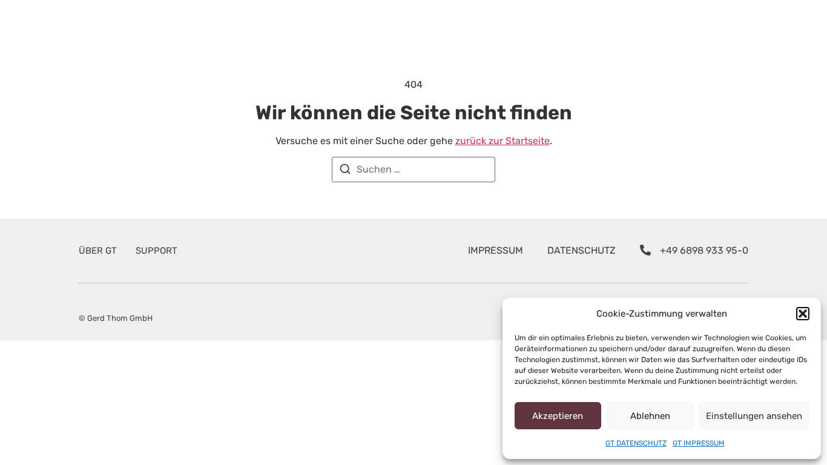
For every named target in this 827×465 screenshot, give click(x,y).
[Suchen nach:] (413, 169)
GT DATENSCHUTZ (636, 443)
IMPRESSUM (495, 250)
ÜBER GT (98, 250)
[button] (803, 314)
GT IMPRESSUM (699, 443)
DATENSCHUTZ (581, 250)
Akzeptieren (557, 416)
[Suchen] (345, 171)
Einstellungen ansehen (754, 416)
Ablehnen (650, 416)
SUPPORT (156, 250)
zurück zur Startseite (502, 141)
